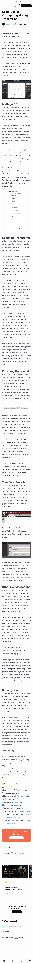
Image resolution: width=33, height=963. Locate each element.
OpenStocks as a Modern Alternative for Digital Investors (14, 888)
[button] (16, 1)
